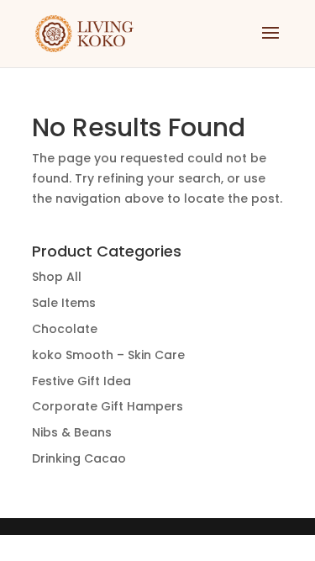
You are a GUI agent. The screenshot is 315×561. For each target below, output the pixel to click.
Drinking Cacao (79, 458)
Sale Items (64, 302)
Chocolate (64, 328)
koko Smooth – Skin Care (108, 355)
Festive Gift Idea (81, 381)
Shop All (56, 276)
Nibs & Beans (72, 432)
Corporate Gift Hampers (107, 406)
